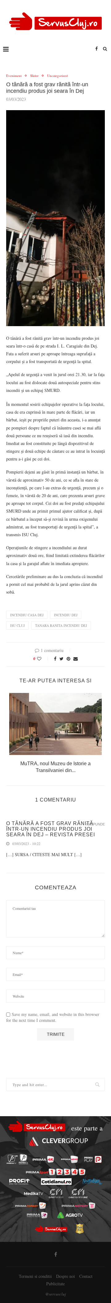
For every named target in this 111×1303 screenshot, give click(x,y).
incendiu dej (65, 615)
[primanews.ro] (69, 1159)
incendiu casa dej (26, 615)
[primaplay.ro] (93, 1159)
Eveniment (14, 76)
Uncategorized (57, 76)
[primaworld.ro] (37, 1215)
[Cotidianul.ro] (56, 1181)
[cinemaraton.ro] (56, 1193)
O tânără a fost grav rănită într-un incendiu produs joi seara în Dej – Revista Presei (50, 829)
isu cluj (17, 625)
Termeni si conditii (35, 1276)
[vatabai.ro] (79, 1228)
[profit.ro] (19, 1181)
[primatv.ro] (12, 1159)
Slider (34, 76)
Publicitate (55, 1284)
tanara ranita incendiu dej (61, 625)
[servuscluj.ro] (51, 1228)
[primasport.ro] (55, 1172)
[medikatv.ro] (33, 1193)
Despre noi (65, 1276)
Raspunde (95, 824)
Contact (85, 1276)
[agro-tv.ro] (70, 1215)
